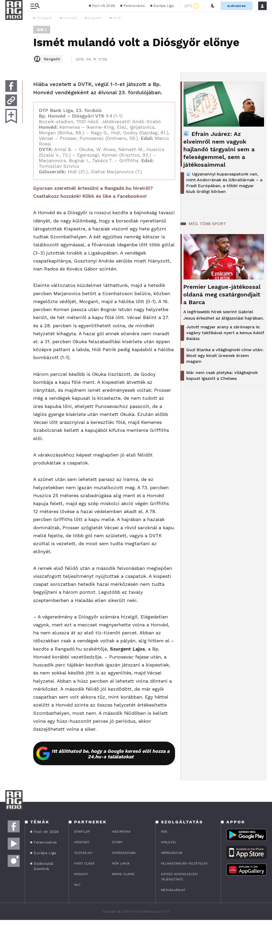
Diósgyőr (44, 18)
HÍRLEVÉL (169, 842)
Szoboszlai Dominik (43, 866)
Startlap (82, 831)
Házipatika (121, 831)
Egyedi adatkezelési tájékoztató (179, 876)
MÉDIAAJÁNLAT (173, 890)
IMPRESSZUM (171, 853)
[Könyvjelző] (11, 116)
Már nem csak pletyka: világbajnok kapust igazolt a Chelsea (222, 375)
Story (117, 842)
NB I (41, 29)
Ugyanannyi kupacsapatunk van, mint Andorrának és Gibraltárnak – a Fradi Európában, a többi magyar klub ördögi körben (224, 182)
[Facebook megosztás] (11, 86)
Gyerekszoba (124, 853)
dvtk (117, 18)
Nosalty (81, 874)
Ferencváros (134, 6)
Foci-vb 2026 (103, 6)
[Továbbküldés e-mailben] (11, 100)
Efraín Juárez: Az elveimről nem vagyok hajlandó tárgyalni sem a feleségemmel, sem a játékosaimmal (219, 149)
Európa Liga (164, 6)
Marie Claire (123, 874)
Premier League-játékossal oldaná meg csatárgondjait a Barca (222, 294)
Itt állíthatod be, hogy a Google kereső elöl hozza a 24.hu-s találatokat (110, 753)
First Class (84, 863)
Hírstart (82, 842)
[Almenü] (35, 6)
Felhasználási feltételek (184, 863)
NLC (77, 885)
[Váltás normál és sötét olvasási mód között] (213, 6)
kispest (95, 18)
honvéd (70, 18)
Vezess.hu (83, 853)
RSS (164, 831)
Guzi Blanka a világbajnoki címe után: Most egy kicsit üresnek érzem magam (225, 355)
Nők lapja (121, 863)
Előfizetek (236, 6)
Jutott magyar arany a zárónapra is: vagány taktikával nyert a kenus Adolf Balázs (225, 332)
